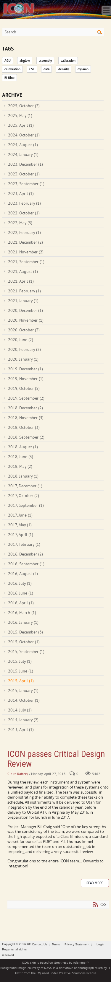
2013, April (21, 729)
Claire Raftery (17, 773)
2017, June (20, 515)
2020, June (20, 339)
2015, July (20, 661)
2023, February (24, 203)
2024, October (24, 135)
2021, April (21, 281)
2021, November (26, 252)
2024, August (23, 144)
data (46, 69)
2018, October (24, 427)
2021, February (24, 291)
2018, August (23, 447)
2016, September (26, 563)
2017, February (24, 544)
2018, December (25, 408)
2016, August (23, 573)
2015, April (21, 680)
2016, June (20, 593)
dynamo (83, 69)
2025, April (21, 125)
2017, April (20, 534)
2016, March (22, 612)
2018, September (26, 437)
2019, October (24, 388)
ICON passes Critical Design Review (56, 759)
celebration (12, 69)
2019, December (25, 369)
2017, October (23, 495)
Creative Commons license (77, 973)
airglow (25, 60)
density (63, 69)
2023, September (26, 183)
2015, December (25, 632)
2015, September (26, 651)
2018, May (20, 466)
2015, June (20, 671)
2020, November (26, 320)
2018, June (20, 456)
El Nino (9, 78)
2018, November (26, 417)
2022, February (24, 232)
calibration (68, 60)
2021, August (23, 271)
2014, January (23, 719)
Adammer (80, 963)
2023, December (25, 164)
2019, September (26, 398)
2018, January (23, 476)
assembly (45, 60)
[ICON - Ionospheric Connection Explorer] (18, 9)
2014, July (20, 710)
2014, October (24, 700)
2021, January (23, 300)
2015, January (23, 690)
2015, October (24, 641)
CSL (32, 69)
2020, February (24, 349)
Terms (56, 944)
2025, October (24, 105)
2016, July (20, 583)
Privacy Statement (77, 944)
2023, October (24, 174)
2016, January (23, 622)
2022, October (24, 213)
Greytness (61, 963)
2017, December (25, 485)
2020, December (25, 310)
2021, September (26, 261)
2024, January (23, 154)
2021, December (25, 242)
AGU (7, 60)
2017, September (26, 505)
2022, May (20, 222)
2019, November (26, 378)
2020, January (23, 359)
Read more (94, 883)
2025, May (20, 115)
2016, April (21, 602)
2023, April (21, 193)
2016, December (25, 554)
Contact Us (39, 944)
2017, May (20, 524)
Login (100, 944)
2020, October (24, 330)
